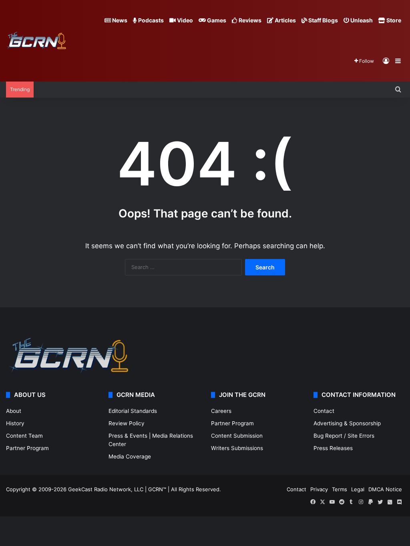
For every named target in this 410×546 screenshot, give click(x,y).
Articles (284, 20)
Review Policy (127, 423)
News (119, 20)
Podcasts (150, 20)
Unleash (361, 20)
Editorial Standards (133, 411)
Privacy (319, 489)
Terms (339, 489)
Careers (221, 411)
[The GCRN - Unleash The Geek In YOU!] (36, 41)
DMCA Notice (385, 489)
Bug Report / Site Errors (344, 435)
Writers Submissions (237, 448)
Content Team (24, 435)
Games (216, 20)
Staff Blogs (322, 20)
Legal (357, 489)
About (13, 411)
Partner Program (27, 448)
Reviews (249, 20)
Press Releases (333, 448)
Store (393, 20)
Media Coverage (130, 456)
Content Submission (237, 435)
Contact (324, 411)
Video (184, 20)
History (15, 423)
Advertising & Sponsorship (347, 423)
